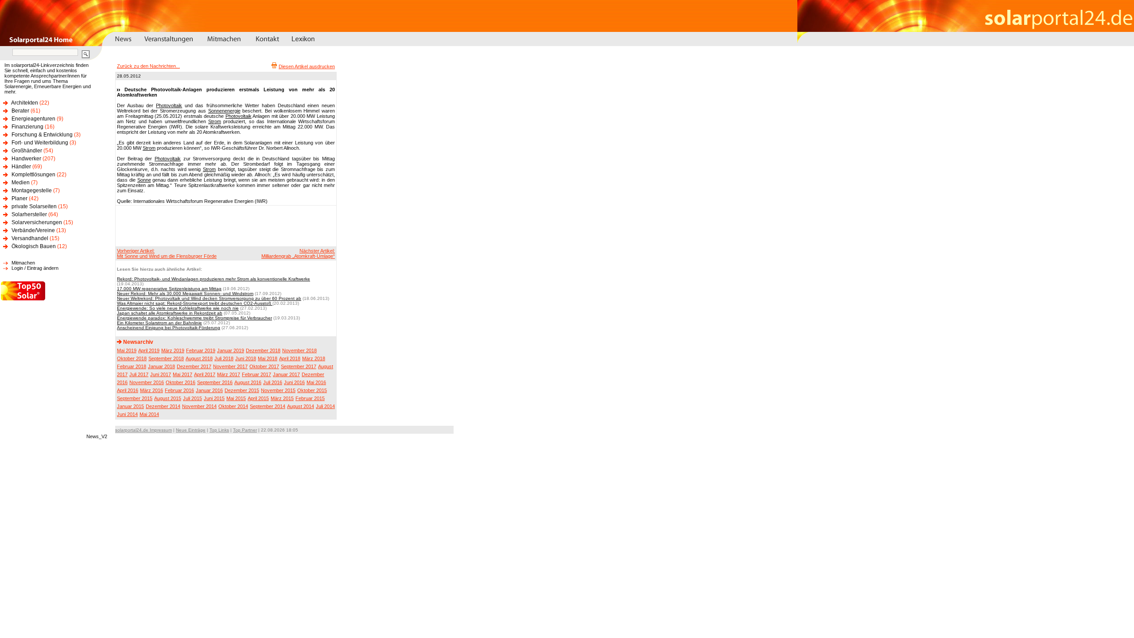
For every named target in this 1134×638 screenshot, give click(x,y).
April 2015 (258, 398)
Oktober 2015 (312, 390)
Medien (21, 182)
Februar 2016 (179, 390)
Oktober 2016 (180, 382)
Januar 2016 (209, 390)
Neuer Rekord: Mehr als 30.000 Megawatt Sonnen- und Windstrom (185, 293)
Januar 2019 (230, 350)
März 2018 (313, 358)
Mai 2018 (267, 358)
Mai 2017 (182, 374)
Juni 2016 (294, 382)
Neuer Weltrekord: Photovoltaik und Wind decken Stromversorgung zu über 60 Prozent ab (209, 298)
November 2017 (230, 366)
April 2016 (127, 390)
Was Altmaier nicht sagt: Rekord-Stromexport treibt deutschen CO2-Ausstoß (194, 303)
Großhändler (27, 151)
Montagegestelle (32, 190)
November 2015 (278, 390)
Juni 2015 (214, 398)
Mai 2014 (149, 414)
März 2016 (151, 390)
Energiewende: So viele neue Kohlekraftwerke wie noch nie (178, 308)
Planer (19, 198)
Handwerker (26, 159)
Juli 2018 (223, 358)
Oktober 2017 (264, 366)
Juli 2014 (325, 406)
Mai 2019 (126, 350)
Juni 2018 (245, 358)
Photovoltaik (169, 105)
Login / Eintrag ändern (35, 268)
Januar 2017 (286, 374)
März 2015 (282, 398)
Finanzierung (27, 127)
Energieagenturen (33, 119)
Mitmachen (23, 262)
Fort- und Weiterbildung (40, 143)
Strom (214, 121)
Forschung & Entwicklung (42, 135)
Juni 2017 (160, 374)
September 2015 (134, 398)
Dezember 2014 (163, 406)
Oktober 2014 (233, 406)
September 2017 (298, 366)
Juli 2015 (192, 398)
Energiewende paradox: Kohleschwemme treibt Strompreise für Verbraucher (194, 317)
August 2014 (300, 406)
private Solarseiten (34, 206)
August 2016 (247, 382)
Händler (21, 166)
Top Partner (245, 430)
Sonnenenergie (224, 110)
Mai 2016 (316, 382)
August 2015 (167, 398)
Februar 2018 (131, 366)
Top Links (219, 430)
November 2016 (146, 382)
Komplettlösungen (33, 174)
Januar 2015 (130, 406)
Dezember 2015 (242, 390)
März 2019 (172, 350)
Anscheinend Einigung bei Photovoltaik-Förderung (168, 327)
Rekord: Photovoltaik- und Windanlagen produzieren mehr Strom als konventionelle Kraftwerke (213, 278)
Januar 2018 (161, 366)
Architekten (24, 103)
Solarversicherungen (37, 222)
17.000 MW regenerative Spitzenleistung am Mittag (169, 288)
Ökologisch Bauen (34, 246)
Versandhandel (30, 238)
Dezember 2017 (194, 366)
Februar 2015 (310, 398)
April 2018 (289, 358)
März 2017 (228, 374)
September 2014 (267, 406)
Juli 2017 (138, 374)
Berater (20, 111)
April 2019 (148, 350)
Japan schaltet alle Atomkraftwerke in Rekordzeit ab (169, 313)
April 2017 (204, 374)
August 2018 (199, 358)
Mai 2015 (236, 398)
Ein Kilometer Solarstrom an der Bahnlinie (159, 322)
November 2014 (199, 406)
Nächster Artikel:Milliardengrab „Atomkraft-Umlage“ (298, 253)
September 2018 (166, 358)
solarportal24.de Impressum (143, 430)
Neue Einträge (191, 430)
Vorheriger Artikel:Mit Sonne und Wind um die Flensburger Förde (167, 253)
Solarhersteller (29, 214)
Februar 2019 (200, 350)
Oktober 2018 (132, 358)
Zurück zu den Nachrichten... (148, 66)
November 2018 (299, 350)
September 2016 (215, 382)
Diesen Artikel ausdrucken (307, 66)
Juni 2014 (127, 414)
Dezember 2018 (263, 350)
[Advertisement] (224, 225)
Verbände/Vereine (33, 230)
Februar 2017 (256, 374)
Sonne (144, 180)
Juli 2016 (272, 382)
